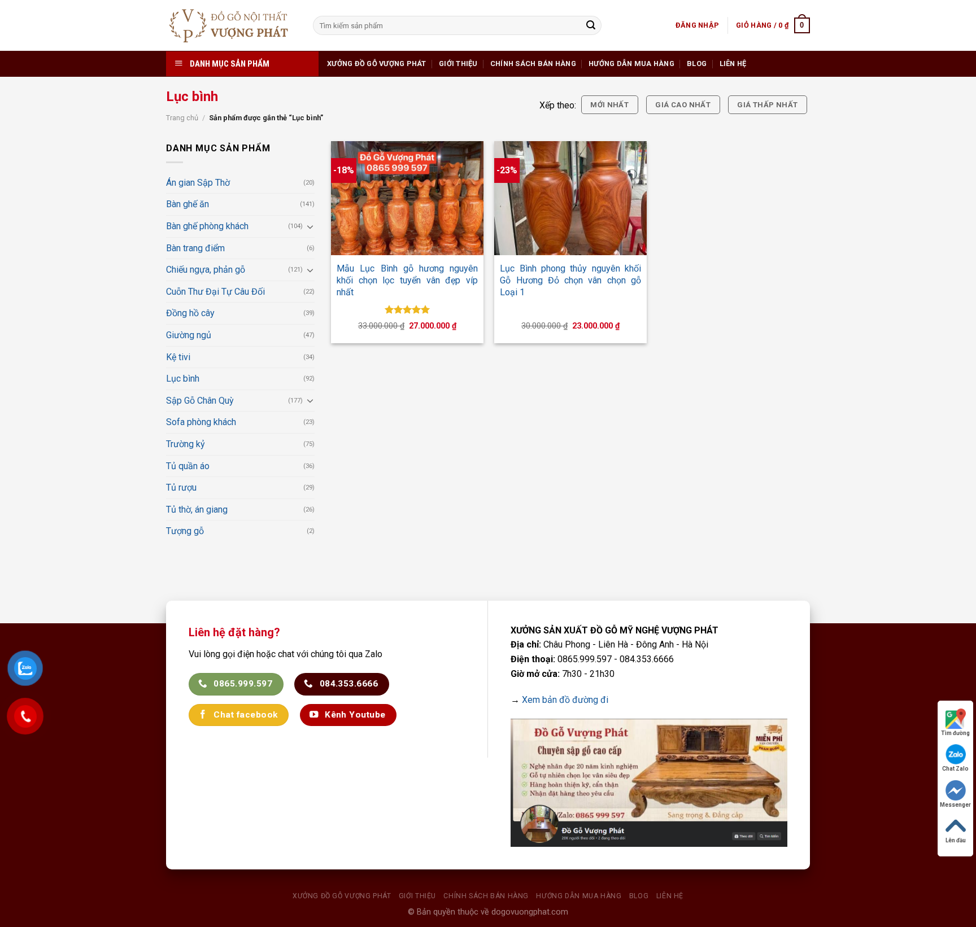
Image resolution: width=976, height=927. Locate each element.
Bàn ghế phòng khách (207, 226)
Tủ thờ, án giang (197, 509)
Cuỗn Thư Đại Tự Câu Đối (215, 291)
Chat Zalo (955, 769)
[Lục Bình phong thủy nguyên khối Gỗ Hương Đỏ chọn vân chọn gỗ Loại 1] (570, 198)
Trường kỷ (185, 444)
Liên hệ (733, 63)
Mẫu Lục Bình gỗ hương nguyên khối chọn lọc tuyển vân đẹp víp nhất (407, 280)
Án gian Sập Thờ (198, 182)
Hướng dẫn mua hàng (631, 63)
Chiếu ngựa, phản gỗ (205, 269)
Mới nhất (609, 104)
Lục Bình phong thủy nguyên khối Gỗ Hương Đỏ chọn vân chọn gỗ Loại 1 (570, 280)
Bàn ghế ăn (187, 204)
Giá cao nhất (683, 104)
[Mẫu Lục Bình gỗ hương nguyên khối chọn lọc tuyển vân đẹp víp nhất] (407, 198)
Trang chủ (182, 117)
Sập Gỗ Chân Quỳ (200, 400)
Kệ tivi (178, 357)
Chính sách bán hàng (533, 63)
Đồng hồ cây (190, 313)
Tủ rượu (181, 487)
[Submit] (590, 25)
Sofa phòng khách (201, 422)
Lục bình (182, 378)
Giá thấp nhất (767, 104)
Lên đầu (955, 840)
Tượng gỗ (185, 531)
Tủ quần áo (188, 466)
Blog (697, 63)
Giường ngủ (188, 335)
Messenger (955, 805)
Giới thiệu (458, 63)
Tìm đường (955, 733)
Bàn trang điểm (195, 248)
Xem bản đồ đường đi (565, 699)
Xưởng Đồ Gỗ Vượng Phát (376, 63)
